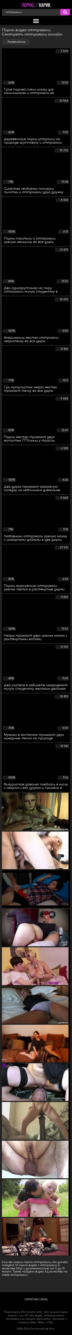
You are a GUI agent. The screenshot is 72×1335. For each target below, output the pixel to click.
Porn (52, 1328)
